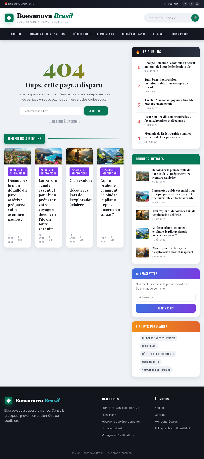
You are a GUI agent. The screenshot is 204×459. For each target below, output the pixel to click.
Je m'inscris (166, 308)
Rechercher (96, 111)
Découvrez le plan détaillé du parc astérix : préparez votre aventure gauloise (17, 199)
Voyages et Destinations (47, 34)
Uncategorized (150, 361)
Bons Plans (180, 34)
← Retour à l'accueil (64, 121)
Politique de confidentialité (172, 428)
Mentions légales (166, 421)
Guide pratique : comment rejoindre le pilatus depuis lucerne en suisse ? (110, 197)
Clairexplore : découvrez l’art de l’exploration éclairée (79, 192)
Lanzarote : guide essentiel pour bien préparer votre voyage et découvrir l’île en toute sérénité (48, 204)
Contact (160, 415)
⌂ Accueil (15, 34)
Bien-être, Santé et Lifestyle (143, 34)
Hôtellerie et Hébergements (93, 34)
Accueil (159, 408)
